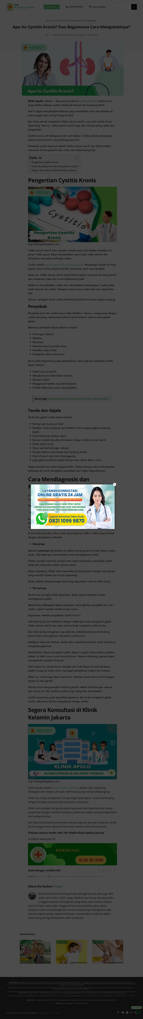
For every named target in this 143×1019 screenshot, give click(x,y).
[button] (71, 509)
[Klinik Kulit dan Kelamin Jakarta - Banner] (73, 506)
